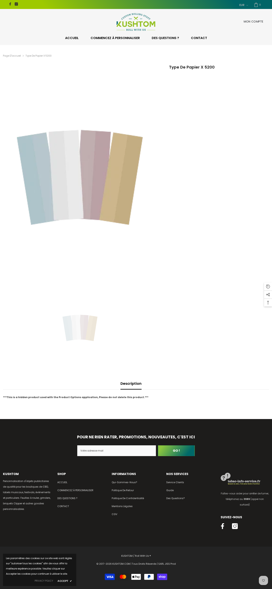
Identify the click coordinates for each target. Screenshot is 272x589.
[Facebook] (10, 4)
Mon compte (253, 22)
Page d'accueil (12, 55)
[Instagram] (16, 4)
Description (131, 383)
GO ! (176, 450)
